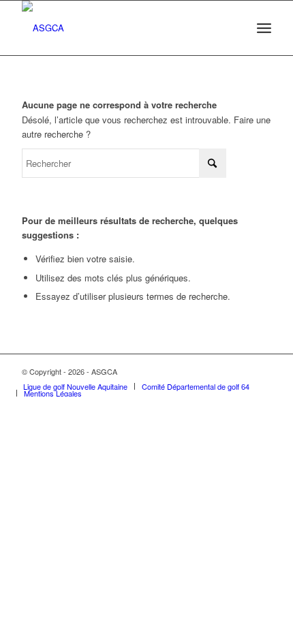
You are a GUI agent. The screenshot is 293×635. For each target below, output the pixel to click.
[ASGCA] (121, 28)
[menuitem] (264, 28)
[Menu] (264, 28)
